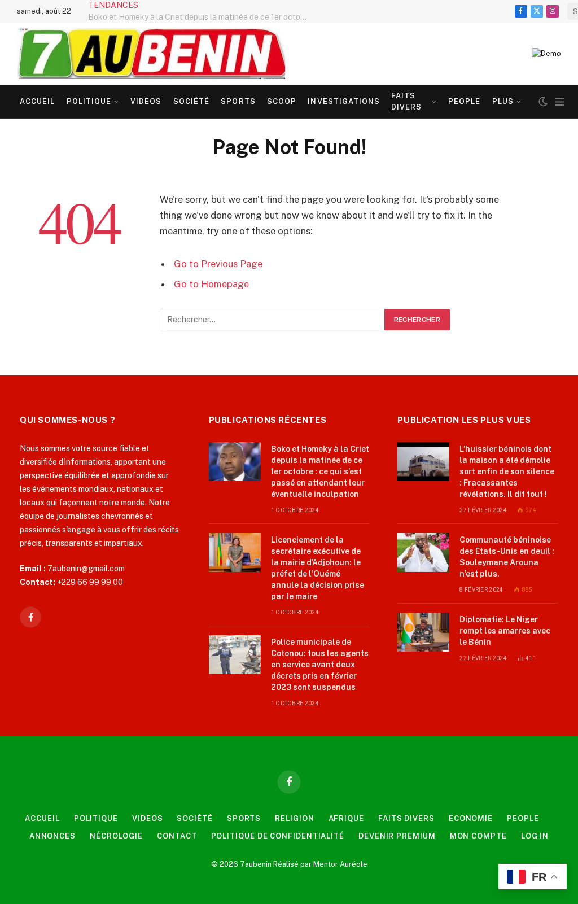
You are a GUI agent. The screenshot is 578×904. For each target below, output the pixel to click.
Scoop (281, 101)
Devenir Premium (397, 836)
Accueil (37, 101)
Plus (503, 101)
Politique (89, 101)
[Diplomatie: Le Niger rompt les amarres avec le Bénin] (423, 632)
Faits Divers (406, 101)
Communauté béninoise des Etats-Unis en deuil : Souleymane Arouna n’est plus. (506, 556)
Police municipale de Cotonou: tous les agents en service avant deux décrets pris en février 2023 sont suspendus (320, 664)
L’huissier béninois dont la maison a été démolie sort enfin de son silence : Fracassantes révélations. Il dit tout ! (506, 471)
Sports (238, 101)
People (464, 101)
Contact (176, 836)
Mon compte (478, 836)
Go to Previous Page (218, 263)
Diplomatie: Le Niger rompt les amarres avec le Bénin (504, 631)
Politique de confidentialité (277, 836)
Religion (294, 818)
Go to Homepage (211, 284)
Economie (471, 818)
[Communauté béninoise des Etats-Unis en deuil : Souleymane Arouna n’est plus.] (423, 552)
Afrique (346, 818)
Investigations (343, 101)
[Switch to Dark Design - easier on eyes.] (543, 102)
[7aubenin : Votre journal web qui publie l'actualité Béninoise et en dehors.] (151, 54)
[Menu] (559, 102)
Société (191, 101)
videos (145, 101)
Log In (535, 836)
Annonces (52, 836)
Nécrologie (116, 836)
